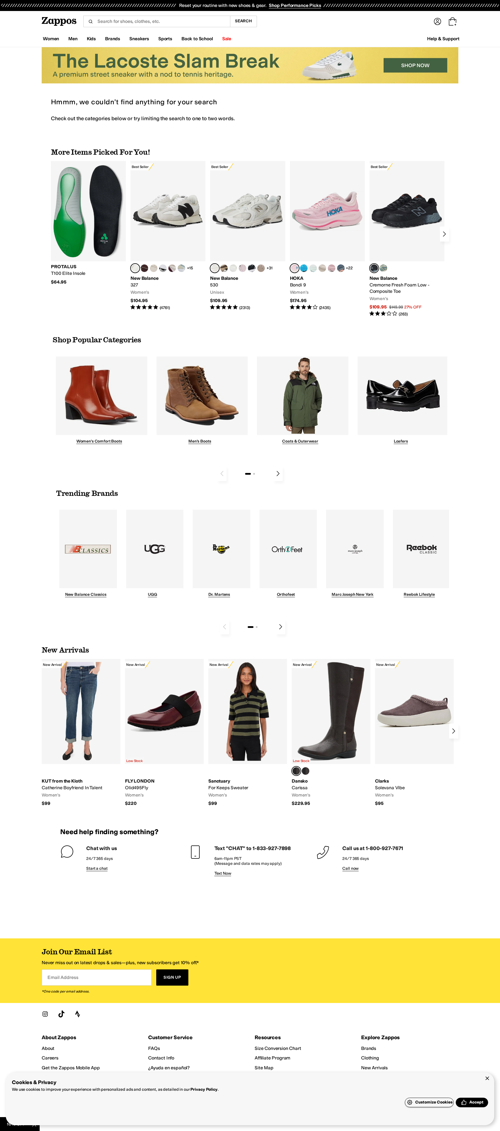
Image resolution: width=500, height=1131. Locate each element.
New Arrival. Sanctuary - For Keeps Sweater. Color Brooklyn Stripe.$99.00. (247, 733)
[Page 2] (254, 474)
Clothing (370, 1058)
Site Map (264, 1067)
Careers (50, 1058)
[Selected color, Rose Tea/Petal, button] (294, 268)
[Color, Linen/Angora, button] (153, 268)
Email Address (62, 977)
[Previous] (222, 473)
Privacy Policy (203, 1089)
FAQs (154, 1048)
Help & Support (443, 38)
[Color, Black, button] (305, 771)
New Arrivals (374, 1067)
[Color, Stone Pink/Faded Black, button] (242, 268)
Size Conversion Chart (278, 1048)
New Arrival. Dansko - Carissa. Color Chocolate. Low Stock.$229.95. (331, 733)
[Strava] (77, 1014)
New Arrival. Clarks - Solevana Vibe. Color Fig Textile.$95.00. (414, 733)
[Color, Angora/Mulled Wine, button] (172, 268)
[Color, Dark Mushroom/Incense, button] (224, 268)
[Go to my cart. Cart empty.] (452, 21)
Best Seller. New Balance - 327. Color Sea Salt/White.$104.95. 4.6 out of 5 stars (167, 236)
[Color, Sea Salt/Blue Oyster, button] (233, 268)
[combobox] (156, 21)
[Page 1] (248, 474)
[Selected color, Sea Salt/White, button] (135, 268)
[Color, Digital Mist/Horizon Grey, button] (163, 268)
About (48, 1048)
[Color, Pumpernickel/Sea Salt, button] (144, 268)
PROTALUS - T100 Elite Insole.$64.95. (88, 223)
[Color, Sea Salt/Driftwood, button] (261, 268)
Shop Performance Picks (295, 5)
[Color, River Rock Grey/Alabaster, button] (322, 268)
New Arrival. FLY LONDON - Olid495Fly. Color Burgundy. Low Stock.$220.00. (164, 733)
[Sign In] (437, 21)
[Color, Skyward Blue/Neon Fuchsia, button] (303, 268)
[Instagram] (45, 1014)
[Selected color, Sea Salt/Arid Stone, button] (214, 268)
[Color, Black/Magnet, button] (251, 268)
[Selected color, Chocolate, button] (296, 771)
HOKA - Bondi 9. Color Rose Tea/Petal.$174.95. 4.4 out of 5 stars (327, 236)
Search (243, 21)
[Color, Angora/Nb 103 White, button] (181, 268)
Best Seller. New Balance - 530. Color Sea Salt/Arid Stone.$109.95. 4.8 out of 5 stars (247, 236)
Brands (368, 1048)
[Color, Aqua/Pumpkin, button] (383, 268)
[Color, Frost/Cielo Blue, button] (313, 268)
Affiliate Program (272, 1058)
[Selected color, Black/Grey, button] (374, 268)
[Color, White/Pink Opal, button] (331, 268)
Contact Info (161, 1058)
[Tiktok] (61, 1014)
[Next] (444, 234)
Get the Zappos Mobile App (71, 1067)
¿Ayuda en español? (169, 1067)
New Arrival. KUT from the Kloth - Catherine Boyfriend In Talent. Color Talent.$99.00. (81, 733)
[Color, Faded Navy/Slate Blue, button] (340, 268)
